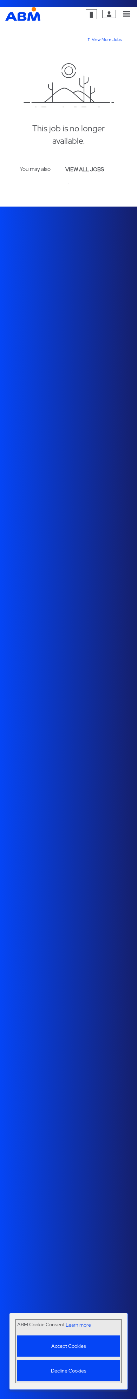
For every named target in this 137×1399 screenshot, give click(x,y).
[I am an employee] (91, 14)
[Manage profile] (109, 14)
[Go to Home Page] (22, 14)
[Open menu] (126, 14)
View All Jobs (84, 169)
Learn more (78, 1325)
